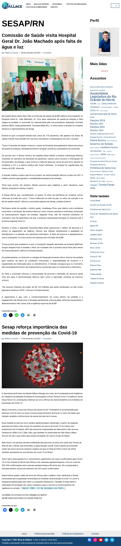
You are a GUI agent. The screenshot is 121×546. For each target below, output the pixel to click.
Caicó (98, 104)
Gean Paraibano (112, 140)
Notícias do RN (96, 243)
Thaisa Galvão (96, 274)
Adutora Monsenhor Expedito (101, 87)
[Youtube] (101, 540)
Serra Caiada (100, 178)
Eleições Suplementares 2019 (102, 134)
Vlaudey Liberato (97, 283)
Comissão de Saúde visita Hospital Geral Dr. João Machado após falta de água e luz (42, 41)
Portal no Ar (95, 261)
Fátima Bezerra (98, 140)
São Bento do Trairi (97, 181)
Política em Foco (97, 252)
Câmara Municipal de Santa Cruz (103, 115)
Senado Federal (109, 175)
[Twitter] (106, 540)
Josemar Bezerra (94, 154)
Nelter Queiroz (111, 154)
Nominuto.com (96, 239)
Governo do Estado (101, 144)
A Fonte (93, 221)
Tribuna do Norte (97, 278)
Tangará (93, 185)
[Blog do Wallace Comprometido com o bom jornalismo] (12, 5)
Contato (54, 7)
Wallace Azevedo (41, 4)
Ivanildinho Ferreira (109, 147)
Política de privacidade (76, 4)
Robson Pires (95, 265)
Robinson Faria (107, 171)
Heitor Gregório (96, 230)
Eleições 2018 (97, 120)
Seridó (92, 178)
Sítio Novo (109, 181)
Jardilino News (96, 234)
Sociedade (47, 53)
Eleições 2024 (96, 130)
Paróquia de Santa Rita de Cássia (103, 161)
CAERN (93, 104)
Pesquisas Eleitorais (98, 165)
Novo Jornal (95, 248)
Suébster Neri (96, 270)
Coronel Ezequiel (106, 107)
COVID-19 (94, 110)
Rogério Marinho (96, 175)
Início (28, 4)
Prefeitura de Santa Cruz (103, 168)
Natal (103, 154)
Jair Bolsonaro (96, 151)
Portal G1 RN (95, 256)
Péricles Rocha (95, 171)
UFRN (92, 188)
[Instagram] (95, 540)
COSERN (115, 107)
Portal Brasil (95, 200)
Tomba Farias (106, 184)
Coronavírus (95, 107)
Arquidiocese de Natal (97, 90)
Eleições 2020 (96, 124)
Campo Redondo (109, 103)
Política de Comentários (36, 7)
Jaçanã (108, 151)
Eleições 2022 (97, 127)
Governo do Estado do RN (100, 205)
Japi (104, 151)
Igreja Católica (94, 147)
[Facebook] (89, 540)
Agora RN (94, 226)
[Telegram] (112, 540)
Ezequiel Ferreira (96, 137)
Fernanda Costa (110, 137)
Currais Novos (103, 110)
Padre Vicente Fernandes (98, 158)
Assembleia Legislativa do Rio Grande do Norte (103, 97)
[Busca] (116, 5)
